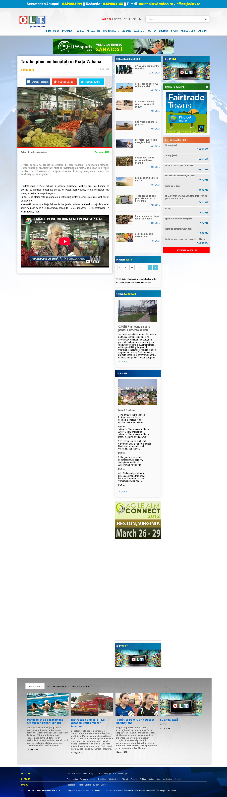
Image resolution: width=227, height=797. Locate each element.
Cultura (151, 779)
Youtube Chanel (84, 785)
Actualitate (102, 779)
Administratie (114, 779)
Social (93, 779)
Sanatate (134, 779)
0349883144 (113, 4)
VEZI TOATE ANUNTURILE (186, 250)
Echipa (92, 773)
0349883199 (72, 4)
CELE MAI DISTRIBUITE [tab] (57, 686)
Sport (159, 779)
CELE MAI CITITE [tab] (35, 686)
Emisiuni (177, 779)
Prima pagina (72, 779)
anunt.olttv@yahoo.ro (156, 4)
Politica (143, 779)
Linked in (105, 785)
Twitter (96, 785)
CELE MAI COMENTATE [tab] (81, 686)
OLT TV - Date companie (77, 773)
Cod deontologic (104, 773)
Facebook (71, 785)
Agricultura (167, 779)
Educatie (125, 779)
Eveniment (84, 779)
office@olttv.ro (188, 4)
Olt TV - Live (120, 19)
